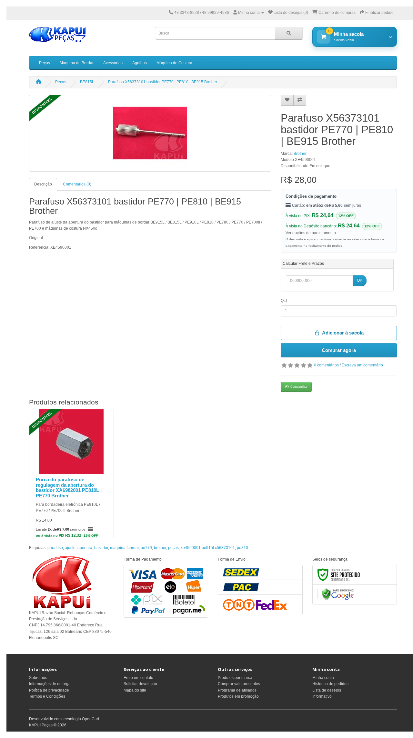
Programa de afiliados (237, 690)
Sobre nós (38, 677)
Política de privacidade (49, 690)
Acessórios (113, 63)
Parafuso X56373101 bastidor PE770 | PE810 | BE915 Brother (162, 82)
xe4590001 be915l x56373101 (208, 547)
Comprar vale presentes (239, 684)
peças (173, 547)
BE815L (87, 82)
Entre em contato (138, 677)
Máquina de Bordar (77, 63)
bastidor (101, 547)
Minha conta (323, 677)
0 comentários (326, 365)
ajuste (70, 547)
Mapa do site (135, 690)
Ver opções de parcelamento (311, 233)
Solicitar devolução (140, 684)
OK (359, 280)
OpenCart (90, 719)
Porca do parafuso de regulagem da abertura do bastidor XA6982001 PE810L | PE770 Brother (69, 487)
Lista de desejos (326, 690)
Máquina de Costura (174, 63)
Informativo (322, 696)
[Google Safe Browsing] (337, 594)
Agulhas (139, 63)
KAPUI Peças (41, 725)
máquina (118, 547)
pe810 (242, 547)
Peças (44, 63)
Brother (300, 153)
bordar (133, 547)
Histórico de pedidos (330, 684)
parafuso (55, 547)
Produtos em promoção (238, 696)
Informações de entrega (50, 684)
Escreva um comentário (362, 365)
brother (160, 547)
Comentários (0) (77, 184)
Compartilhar (298, 386)
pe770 (146, 547)
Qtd (284, 300)
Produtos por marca (235, 677)
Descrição (43, 184)
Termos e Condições (47, 696)
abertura (84, 547)
